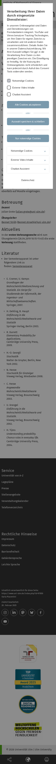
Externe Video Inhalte (23, 87)
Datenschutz (28, 180)
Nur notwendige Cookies (28, 138)
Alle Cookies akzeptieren (28, 104)
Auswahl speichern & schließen (28, 121)
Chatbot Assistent (21, 94)
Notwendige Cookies (23, 80)
